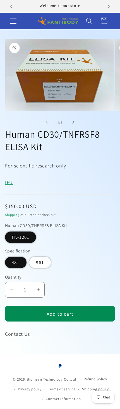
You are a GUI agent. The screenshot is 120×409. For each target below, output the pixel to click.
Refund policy (95, 379)
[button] (13, 20)
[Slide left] (46, 122)
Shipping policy (95, 389)
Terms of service (61, 389)
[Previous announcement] (11, 6)
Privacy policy (30, 389)
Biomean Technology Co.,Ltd (52, 379)
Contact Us (17, 334)
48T (16, 262)
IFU (9, 182)
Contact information (63, 398)
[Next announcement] (109, 6)
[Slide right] (73, 122)
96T (40, 262)
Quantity (13, 277)
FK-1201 (20, 237)
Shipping (12, 215)
